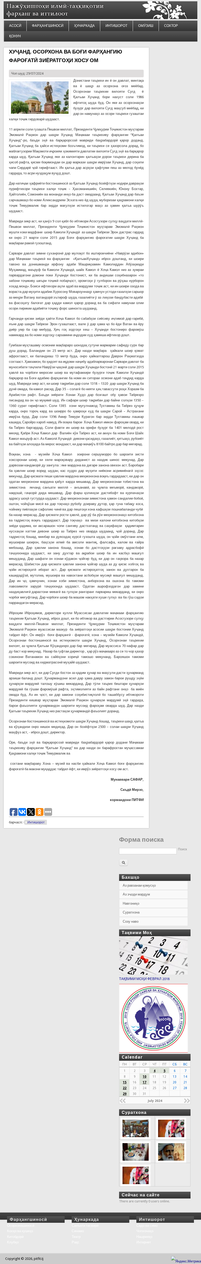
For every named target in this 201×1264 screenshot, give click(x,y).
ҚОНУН (15, 36)
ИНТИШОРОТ (116, 26)
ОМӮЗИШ (145, 26)
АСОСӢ (15, 26)
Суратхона (131, 912)
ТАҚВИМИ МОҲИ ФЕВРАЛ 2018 (144, 979)
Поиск (182, 849)
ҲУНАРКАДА (84, 26)
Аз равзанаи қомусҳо (139, 885)
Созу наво (130, 921)
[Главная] (101, 18)
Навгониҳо (131, 903)
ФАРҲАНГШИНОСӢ (47, 26)
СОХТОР (171, 26)
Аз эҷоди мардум (136, 894)
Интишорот (36, 822)
